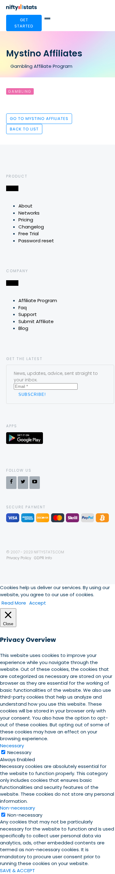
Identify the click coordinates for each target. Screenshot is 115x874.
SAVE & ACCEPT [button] (17, 870)
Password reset (36, 240)
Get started (23, 23)
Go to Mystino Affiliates (39, 118)
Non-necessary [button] (17, 808)
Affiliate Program (37, 300)
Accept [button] (37, 603)
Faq (22, 307)
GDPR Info (43, 557)
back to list (24, 129)
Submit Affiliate (36, 321)
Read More (14, 603)
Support (27, 314)
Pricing (25, 219)
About (25, 206)
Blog (23, 328)
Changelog (31, 227)
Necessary (19, 752)
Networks (29, 213)
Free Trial (28, 233)
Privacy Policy (18, 557)
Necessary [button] (12, 745)
